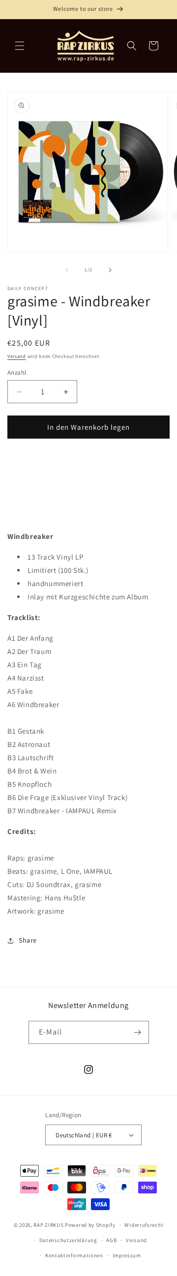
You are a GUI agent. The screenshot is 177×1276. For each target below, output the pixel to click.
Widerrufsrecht (143, 1224)
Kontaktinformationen (74, 1255)
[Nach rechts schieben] (110, 270)
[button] (19, 46)
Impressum (127, 1255)
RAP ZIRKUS (48, 1224)
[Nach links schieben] (67, 270)
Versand (16, 356)
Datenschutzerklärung (68, 1240)
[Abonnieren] (137, 1032)
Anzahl (16, 372)
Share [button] (28, 940)
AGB (111, 1240)
